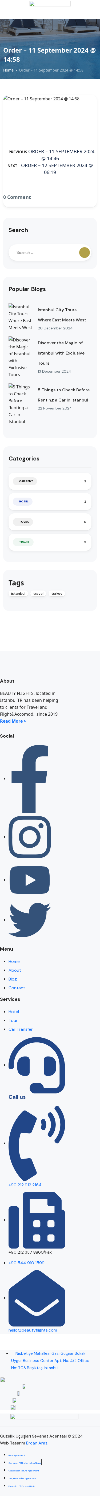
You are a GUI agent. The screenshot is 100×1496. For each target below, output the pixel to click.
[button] (85, 9)
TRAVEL (24, 542)
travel (38, 593)
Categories (24, 458)
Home (8, 70)
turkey (56, 593)
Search (18, 230)
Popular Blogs (27, 289)
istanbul (18, 593)
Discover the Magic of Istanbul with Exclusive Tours (61, 353)
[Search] (84, 252)
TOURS (24, 521)
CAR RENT (26, 481)
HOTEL (24, 501)
